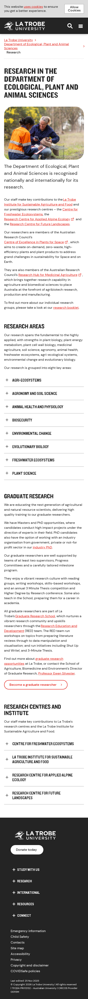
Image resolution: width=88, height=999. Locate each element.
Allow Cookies (74, 8)
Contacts (18, 942)
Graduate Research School (35, 616)
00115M (15, 991)
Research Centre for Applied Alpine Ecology (37, 219)
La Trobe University (18, 40)
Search (70, 26)
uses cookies (33, 7)
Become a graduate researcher (32, 685)
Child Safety (20, 937)
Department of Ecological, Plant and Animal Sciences (36, 46)
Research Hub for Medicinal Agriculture (47, 275)
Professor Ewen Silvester (56, 673)
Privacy (16, 959)
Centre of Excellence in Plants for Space (34, 242)
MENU (81, 26)
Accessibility (20, 954)
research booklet (66, 307)
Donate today (26, 850)
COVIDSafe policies (25, 971)
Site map (17, 948)
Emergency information (28, 931)
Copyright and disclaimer (30, 965)
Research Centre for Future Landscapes (40, 224)
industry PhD (42, 547)
